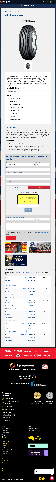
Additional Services (6, 455)
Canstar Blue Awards (33, 428)
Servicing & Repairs (7, 449)
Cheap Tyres (31, 432)
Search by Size (5, 430)
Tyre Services (5, 451)
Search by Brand (6, 432)
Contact (4, 459)
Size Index (30, 426)
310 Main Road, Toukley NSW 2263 (12, 402)
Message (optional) (10, 222)
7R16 (24, 277)
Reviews (4, 471)
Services (4, 443)
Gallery (4, 469)
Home (7, 12)
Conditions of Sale (19, 479)
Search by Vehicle (6, 428)
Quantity (38, 162)
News (3, 467)
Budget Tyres (31, 430)
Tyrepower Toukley (29, 5)
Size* (7, 162)
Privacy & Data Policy (10, 479)
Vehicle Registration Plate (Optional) (15, 217)
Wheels (4, 438)
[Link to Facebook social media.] (40, 478)
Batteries (4, 445)
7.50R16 (23, 323)
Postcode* (8, 182)
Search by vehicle (27, 272)
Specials (4, 457)
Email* (7, 177)
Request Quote (11, 238)
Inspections (4, 447)
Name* (7, 167)
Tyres (3, 426)
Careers (4, 463)
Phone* (14, 172)
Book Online (5, 461)
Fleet (3, 465)
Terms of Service (44, 232)
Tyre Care (4, 434)
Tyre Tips (4, 436)
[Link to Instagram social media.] (43, 478)
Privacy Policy (35, 232)
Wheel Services (6, 453)
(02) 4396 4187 (9, 406)
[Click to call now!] (43, 2)
